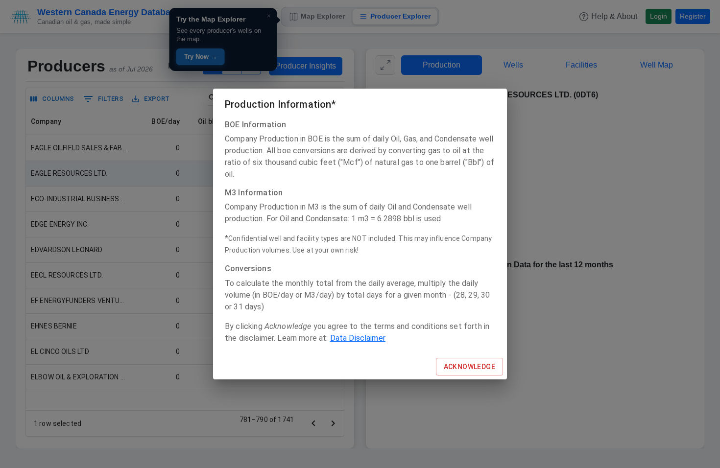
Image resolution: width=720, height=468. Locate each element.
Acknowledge (469, 367)
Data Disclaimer (357, 338)
